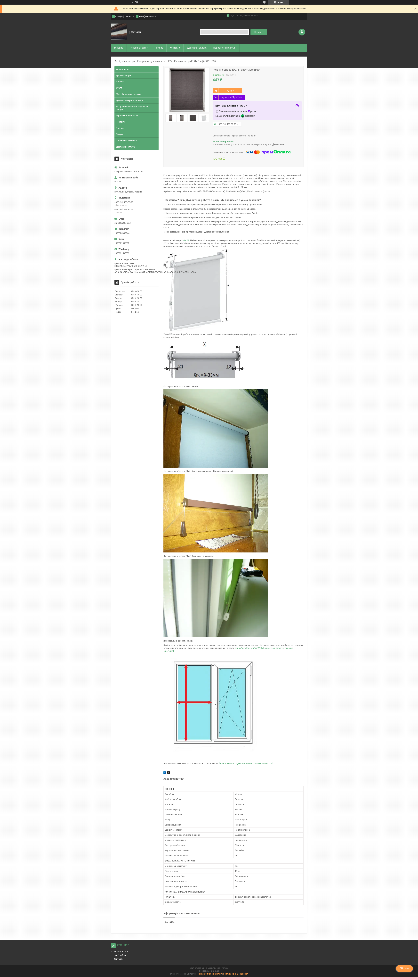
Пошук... (258, 32)
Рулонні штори (127, 61)
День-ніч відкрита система (129, 100)
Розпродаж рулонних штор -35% (154, 61)
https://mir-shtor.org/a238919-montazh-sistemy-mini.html (246, 763)
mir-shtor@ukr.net (122, 223)
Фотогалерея (122, 69)
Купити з (226, 97)
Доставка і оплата (197, 47)
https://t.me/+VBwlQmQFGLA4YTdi (130, 266)
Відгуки (119, 134)
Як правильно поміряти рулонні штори (132, 107)
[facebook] (164, 773)
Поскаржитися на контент (210, 974)
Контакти (175, 47)
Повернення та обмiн (224, 47)
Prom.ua (224, 968)
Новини (120, 81)
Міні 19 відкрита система (128, 94)
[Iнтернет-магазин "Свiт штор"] (119, 32)
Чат (407, 968)
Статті (119, 88)
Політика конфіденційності (235, 974)
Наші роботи (120, 955)
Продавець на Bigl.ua (209, 971)
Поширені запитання (126, 140)
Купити (230, 90)
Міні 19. (186, 240)
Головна (118, 47)
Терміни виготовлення (127, 115)
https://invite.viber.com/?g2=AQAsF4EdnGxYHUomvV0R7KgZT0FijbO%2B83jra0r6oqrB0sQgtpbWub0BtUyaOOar (155, 270)
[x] (168, 773)
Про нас (159, 47)
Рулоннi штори (138, 47)
